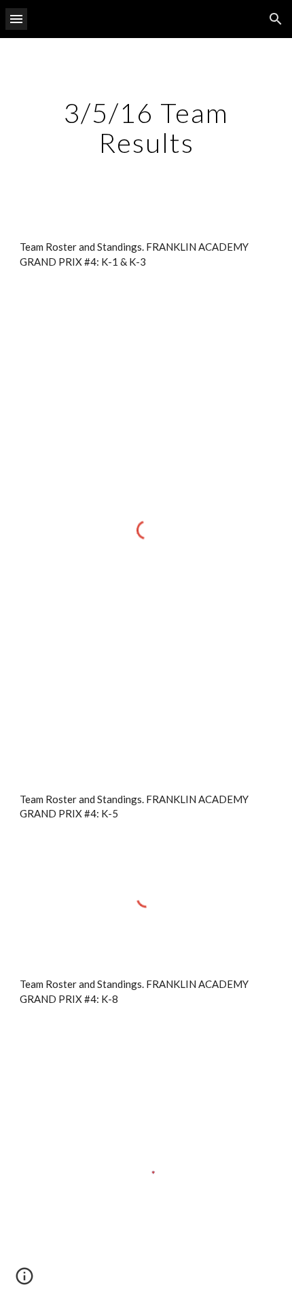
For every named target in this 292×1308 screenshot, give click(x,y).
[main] (146, 127)
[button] (16, 18)
